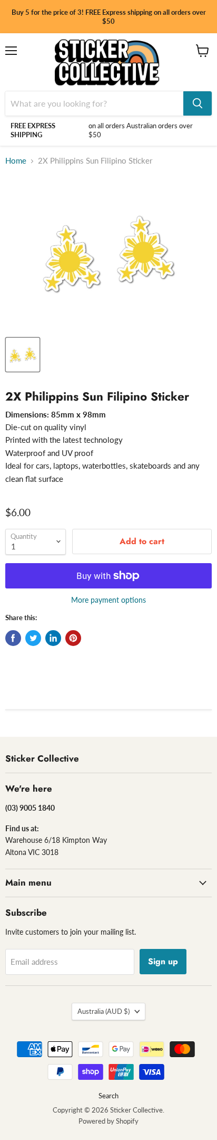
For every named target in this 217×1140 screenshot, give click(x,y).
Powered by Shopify (108, 1121)
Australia (103, 1011)
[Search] (197, 103)
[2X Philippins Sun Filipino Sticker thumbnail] (23, 355)
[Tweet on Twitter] (33, 638)
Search (108, 1095)
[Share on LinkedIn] (53, 638)
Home (15, 160)
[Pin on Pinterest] (73, 638)
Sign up (163, 961)
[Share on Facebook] (13, 638)
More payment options (108, 600)
